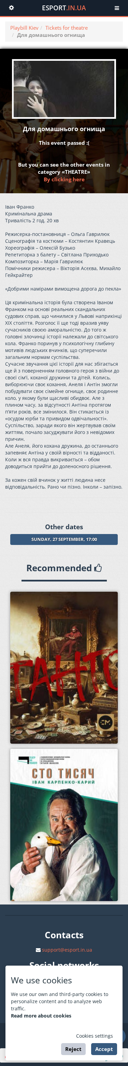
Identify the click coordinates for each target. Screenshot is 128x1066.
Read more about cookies (41, 1015)
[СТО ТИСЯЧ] (64, 825)
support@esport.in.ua (67, 949)
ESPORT (64, 7)
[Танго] (64, 668)
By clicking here (64, 179)
